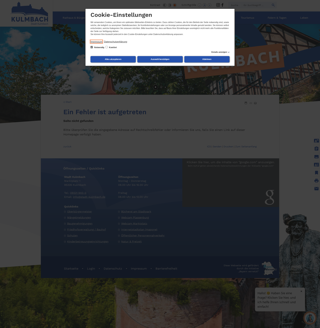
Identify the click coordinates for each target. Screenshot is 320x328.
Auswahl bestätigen (160, 59)
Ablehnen (206, 59)
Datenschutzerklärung (115, 41)
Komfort (112, 47)
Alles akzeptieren (113, 59)
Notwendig (99, 47)
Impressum (96, 41)
